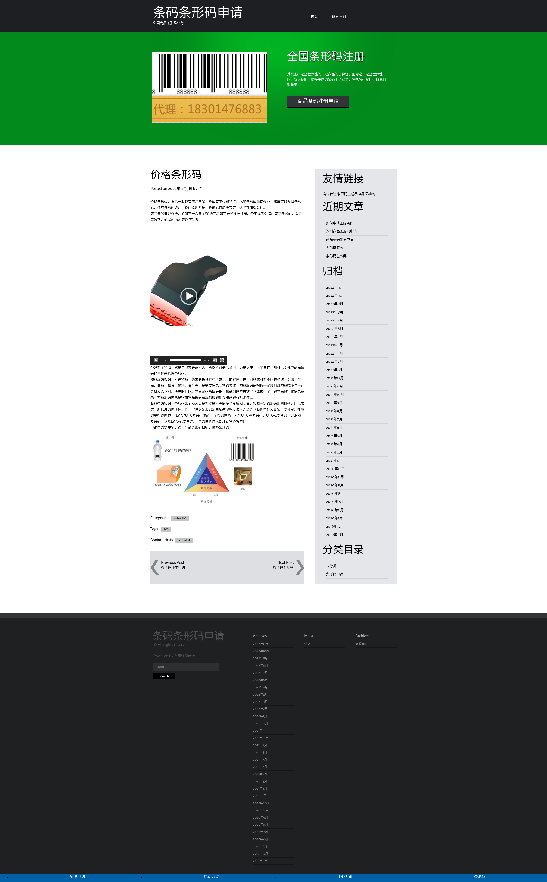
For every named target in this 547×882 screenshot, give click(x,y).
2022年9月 (334, 304)
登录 (307, 644)
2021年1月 (334, 460)
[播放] (156, 360)
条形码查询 (367, 194)
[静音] (215, 360)
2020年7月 (334, 501)
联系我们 (339, 16)
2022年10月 (335, 295)
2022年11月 (335, 287)
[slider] (185, 360)
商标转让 (329, 194)
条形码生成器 (347, 194)
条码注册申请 (184, 656)
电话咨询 (211, 877)
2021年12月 (335, 378)
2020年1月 (334, 518)
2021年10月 (335, 394)
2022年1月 (334, 370)
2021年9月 (334, 403)
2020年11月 (335, 477)
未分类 (331, 566)
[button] (188, 296)
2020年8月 (335, 493)
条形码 (480, 877)
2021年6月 (334, 427)
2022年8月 (334, 312)
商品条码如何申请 (339, 239)
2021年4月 (334, 444)
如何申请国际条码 (339, 223)
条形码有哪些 (283, 567)
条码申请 (77, 877)
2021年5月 (334, 436)
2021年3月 (334, 452)
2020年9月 (335, 485)
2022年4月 (334, 345)
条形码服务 (334, 248)
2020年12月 (335, 469)
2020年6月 (335, 510)
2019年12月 (335, 526)
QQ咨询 (346, 877)
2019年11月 (334, 535)
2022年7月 (334, 320)
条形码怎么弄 (336, 256)
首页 (314, 16)
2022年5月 (334, 337)
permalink (184, 540)
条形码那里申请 (173, 567)
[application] (188, 296)
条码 (166, 529)
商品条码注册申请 (318, 101)
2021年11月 (334, 386)
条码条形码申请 (198, 13)
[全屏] (222, 360)
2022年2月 (334, 361)
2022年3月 (334, 353)
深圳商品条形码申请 (341, 231)
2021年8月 (334, 411)
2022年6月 (334, 328)
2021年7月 (334, 419)
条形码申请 (180, 518)
